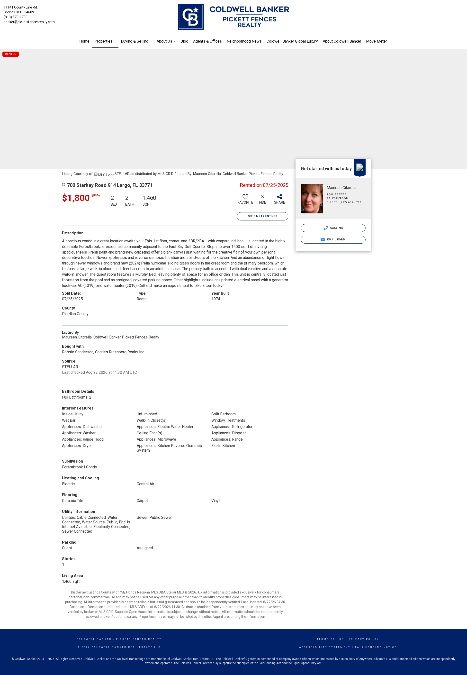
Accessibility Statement (324, 647)
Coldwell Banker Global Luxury (292, 41)
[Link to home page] (233, 17)
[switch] (245, 201)
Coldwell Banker (94, 639)
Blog (184, 41)
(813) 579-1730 (15, 17)
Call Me (336, 227)
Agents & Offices (207, 41)
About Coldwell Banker (342, 41)
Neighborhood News (244, 41)
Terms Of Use (330, 639)
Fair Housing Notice (376, 647)
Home (84, 41)
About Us (167, 44)
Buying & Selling (137, 44)
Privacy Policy (364, 639)
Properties (105, 43)
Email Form (336, 239)
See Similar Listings (262, 216)
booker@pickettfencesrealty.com (29, 22)
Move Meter (376, 41)
